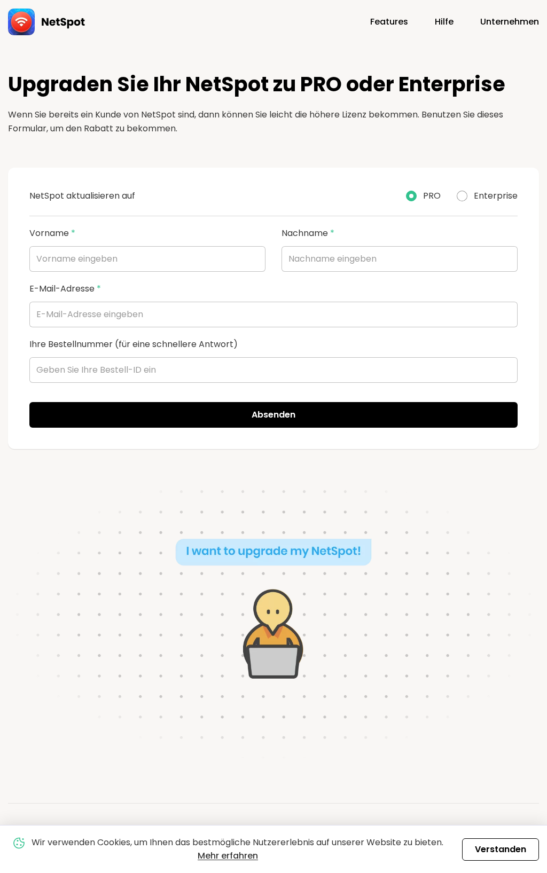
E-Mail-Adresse (65, 288)
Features (389, 21)
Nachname (308, 233)
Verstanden (500, 849)
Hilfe (444, 21)
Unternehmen (509, 21)
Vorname (52, 233)
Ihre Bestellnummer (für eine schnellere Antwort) (133, 344)
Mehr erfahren (228, 856)
